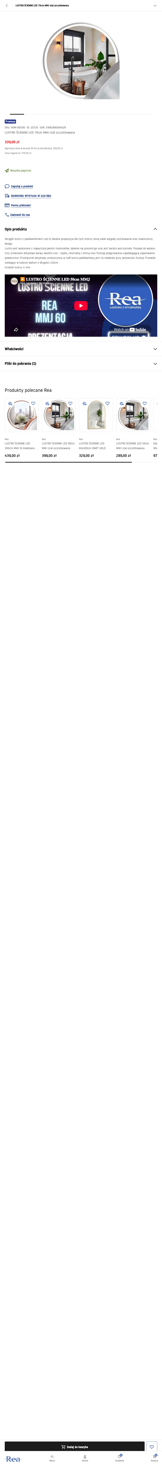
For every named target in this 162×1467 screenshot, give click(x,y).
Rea (6, 439)
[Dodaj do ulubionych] (33, 403)
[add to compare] (10, 403)
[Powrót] (7, 5)
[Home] (13, 1459)
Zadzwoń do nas (20, 215)
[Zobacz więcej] (155, 5)
